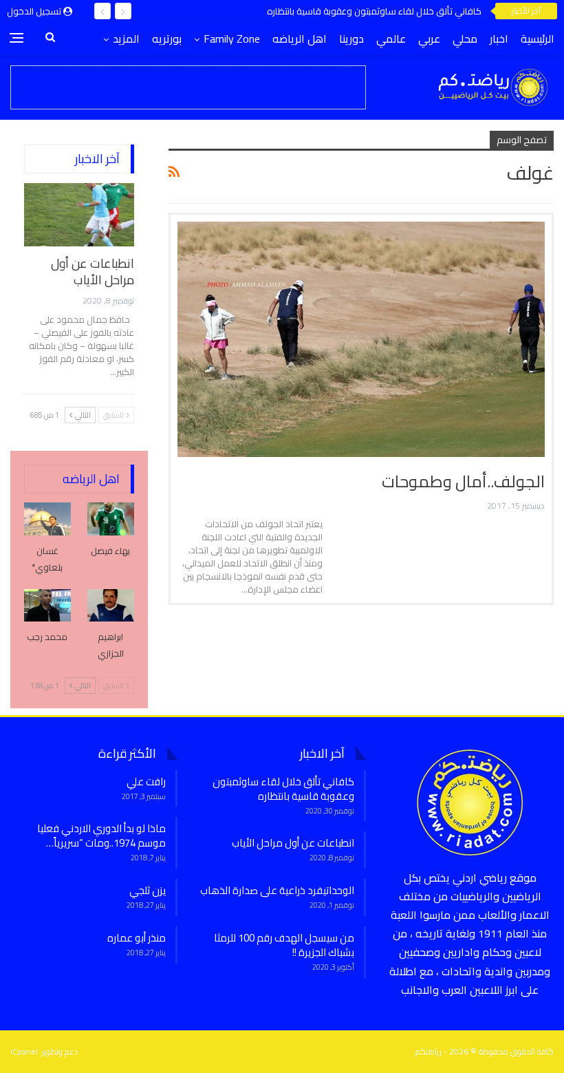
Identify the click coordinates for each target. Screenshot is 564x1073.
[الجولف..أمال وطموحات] (361, 339)
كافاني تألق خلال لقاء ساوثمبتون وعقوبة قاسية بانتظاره (374, 11)
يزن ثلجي (147, 890)
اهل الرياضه (299, 38)
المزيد (126, 38)
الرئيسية (537, 38)
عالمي (391, 38)
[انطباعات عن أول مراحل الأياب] (79, 215)
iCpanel (24, 1051)
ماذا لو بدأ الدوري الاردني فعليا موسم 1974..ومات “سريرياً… (101, 835)
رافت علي (146, 782)
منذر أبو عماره (136, 938)
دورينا (351, 38)
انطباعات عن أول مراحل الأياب (92, 271)
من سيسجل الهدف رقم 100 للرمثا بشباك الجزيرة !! (284, 945)
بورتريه (167, 38)
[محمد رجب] (47, 605)
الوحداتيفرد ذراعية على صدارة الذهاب (277, 890)
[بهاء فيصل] (110, 518)
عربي (429, 38)
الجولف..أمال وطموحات (463, 481)
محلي (465, 38)
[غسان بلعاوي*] (47, 518)
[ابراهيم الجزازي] (110, 605)
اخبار (499, 38)
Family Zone (232, 38)
